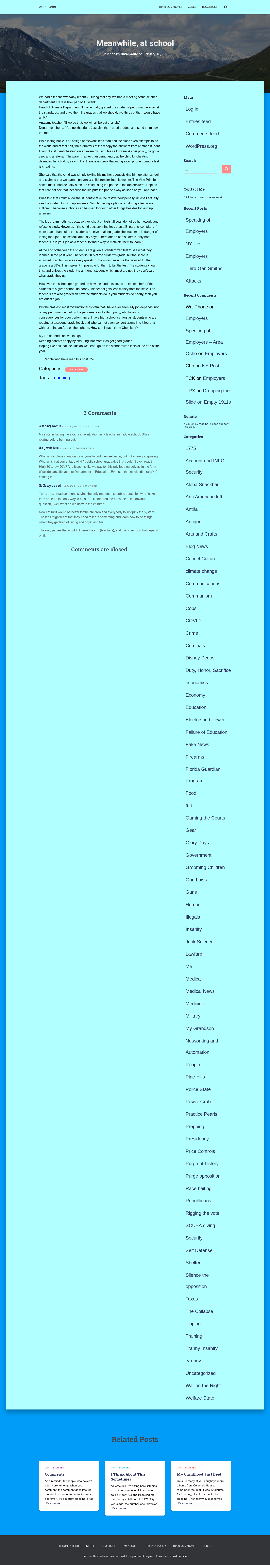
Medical (194, 979)
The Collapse (199, 1311)
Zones (192, 7)
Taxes (192, 1298)
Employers (197, 256)
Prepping (195, 1126)
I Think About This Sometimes (128, 1477)
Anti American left (204, 496)
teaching (61, 377)
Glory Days (197, 842)
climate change (201, 571)
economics (197, 682)
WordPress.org (201, 146)
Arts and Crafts (201, 534)
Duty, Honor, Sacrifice (208, 670)
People (193, 1064)
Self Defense (199, 1250)
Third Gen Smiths (204, 268)
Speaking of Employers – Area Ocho (204, 342)
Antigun (193, 521)
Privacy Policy (156, 1546)
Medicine (195, 1003)
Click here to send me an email (203, 197)
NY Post (194, 243)
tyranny (193, 1360)
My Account (132, 1546)
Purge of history (202, 1163)
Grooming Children (205, 867)
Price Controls (200, 1151)
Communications (203, 583)
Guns (191, 892)
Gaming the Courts (205, 817)
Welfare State (200, 1398)
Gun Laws (196, 879)
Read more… (54, 1503)
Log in (192, 109)
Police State (198, 1089)
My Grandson (200, 1028)
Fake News (197, 744)
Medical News (200, 991)
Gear (191, 830)
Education (196, 707)
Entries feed (198, 121)
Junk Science (199, 941)
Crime (192, 633)
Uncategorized (76, 369)
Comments (54, 1474)
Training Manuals (170, 7)
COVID (193, 620)
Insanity (194, 929)
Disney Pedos (200, 657)
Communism (199, 595)
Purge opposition (203, 1176)
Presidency (197, 1138)
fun (189, 805)
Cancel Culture (201, 558)
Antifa (192, 509)
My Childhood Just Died (199, 1474)
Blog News (197, 546)
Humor (193, 904)
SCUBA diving (200, 1225)
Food (191, 793)
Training (194, 1336)
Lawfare (194, 954)
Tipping (193, 1323)
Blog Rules (209, 7)
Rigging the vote (202, 1213)
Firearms (195, 757)
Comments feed (202, 133)
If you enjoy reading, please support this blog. (206, 425)
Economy (195, 695)
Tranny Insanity (202, 1348)
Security (194, 1238)
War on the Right (203, 1385)
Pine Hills (195, 1076)
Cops (191, 608)
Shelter (193, 1262)
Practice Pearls (201, 1114)
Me (189, 966)
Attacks (193, 281)
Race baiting (198, 1188)
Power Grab (198, 1101)
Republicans (198, 1200)
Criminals (195, 645)
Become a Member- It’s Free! (77, 1546)
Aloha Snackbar (202, 484)
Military (193, 1016)
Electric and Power (205, 719)
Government (198, 855)
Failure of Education (206, 732)
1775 (191, 448)
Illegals (193, 917)
